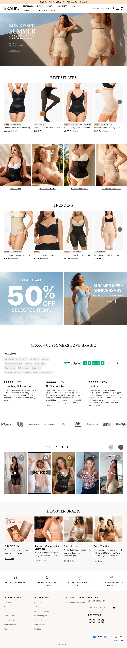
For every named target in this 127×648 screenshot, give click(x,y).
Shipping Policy (9, 616)
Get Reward (9, 558)
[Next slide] (120, 102)
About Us (42, 10)
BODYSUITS (15, 189)
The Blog (37, 629)
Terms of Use (39, 625)
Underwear (27, 10)
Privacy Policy (39, 620)
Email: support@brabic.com (74, 602)
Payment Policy (9, 620)
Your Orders (8, 611)
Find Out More (40, 561)
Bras (74, 6)
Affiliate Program (40, 616)
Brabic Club (38, 607)
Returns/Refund (10, 625)
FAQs (6, 629)
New (39, 6)
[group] (21, 393)
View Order (98, 561)
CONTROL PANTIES (111, 189)
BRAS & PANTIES (48, 189)
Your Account (9, 607)
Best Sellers (28, 6)
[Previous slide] (7, 102)
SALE (53, 10)
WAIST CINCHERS (79, 189)
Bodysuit (48, 6)
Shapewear (62, 6)
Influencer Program (41, 611)
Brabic (66, 644)
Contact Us (8, 602)
